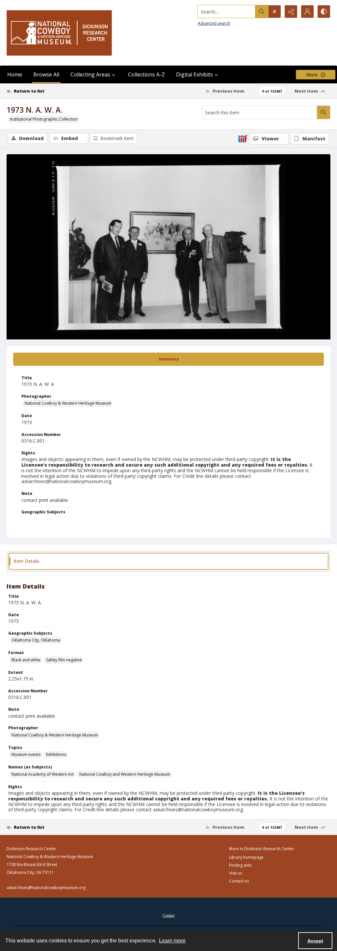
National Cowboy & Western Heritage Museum (68, 403)
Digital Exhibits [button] (194, 74)
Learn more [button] (172, 940)
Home (14, 74)
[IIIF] (242, 138)
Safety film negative (64, 660)
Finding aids (240, 865)
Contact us (239, 881)
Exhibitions (56, 754)
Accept (315, 940)
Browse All (46, 74)
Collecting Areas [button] (90, 74)
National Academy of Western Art (43, 774)
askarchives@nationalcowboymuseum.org (46, 887)
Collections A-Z (146, 74)
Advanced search (214, 23)
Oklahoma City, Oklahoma (36, 640)
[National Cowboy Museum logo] (59, 33)
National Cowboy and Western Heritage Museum (124, 774)
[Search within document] (323, 112)
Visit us (235, 873)
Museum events (26, 754)
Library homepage (246, 857)
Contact (168, 915)
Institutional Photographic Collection (44, 119)
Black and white (26, 660)
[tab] (168, 359)
